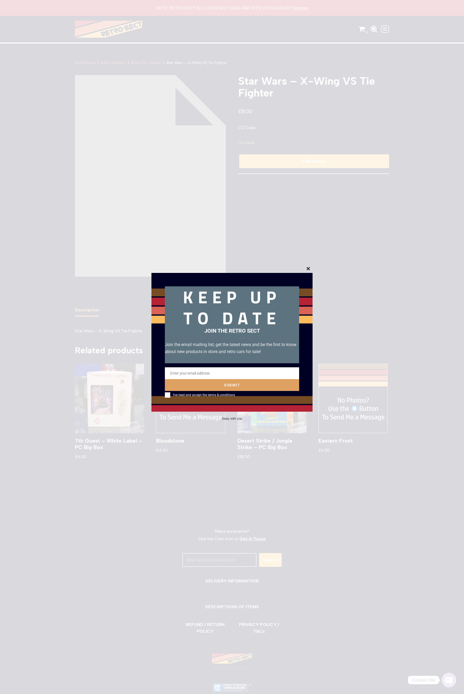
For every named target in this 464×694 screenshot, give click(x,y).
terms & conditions (221, 395)
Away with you (232, 419)
